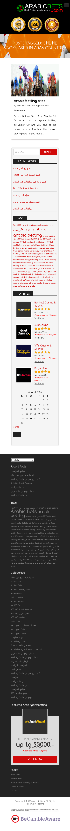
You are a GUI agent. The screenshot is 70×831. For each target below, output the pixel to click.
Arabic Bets (33, 230)
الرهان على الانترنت (48, 274)
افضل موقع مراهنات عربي (26, 201)
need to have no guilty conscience (32, 262)
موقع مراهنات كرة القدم (22, 286)
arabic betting (27, 235)
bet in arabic (24, 245)
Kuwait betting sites (21, 645)
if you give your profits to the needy (39, 536)
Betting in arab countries (23, 625)
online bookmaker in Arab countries (26, 546)
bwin (15, 251)
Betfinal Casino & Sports (35, 738)
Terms (14, 790)
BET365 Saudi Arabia (25, 188)
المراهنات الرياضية (34, 274)
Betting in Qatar (20, 248)
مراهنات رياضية (21, 195)
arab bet (45, 225)
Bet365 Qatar (37, 239)
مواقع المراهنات (21, 168)
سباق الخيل (27, 277)
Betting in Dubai (47, 245)
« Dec (16, 426)
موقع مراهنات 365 (31, 563)
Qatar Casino (17, 786)
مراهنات (49, 280)
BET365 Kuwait (24, 239)
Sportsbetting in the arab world (40, 268)
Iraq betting (24, 259)
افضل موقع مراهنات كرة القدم (24, 271)
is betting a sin (36, 259)
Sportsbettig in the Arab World (26, 649)
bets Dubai (35, 245)
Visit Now (35, 759)
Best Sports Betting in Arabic (25, 782)
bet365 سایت (41, 242)
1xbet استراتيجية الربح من (26, 174)
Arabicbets (16, 593)
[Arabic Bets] (39, 12)
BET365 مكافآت (28, 523)
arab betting (52, 508)
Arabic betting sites (29, 101)
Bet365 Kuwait (18, 601)
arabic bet (16, 581)
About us (15, 774)
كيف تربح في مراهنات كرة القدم (29, 181)
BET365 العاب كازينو (27, 242)
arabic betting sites (34, 516)
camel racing (23, 251)
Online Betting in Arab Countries (43, 543)
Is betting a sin (18, 641)
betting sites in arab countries (41, 248)
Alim (19, 105)
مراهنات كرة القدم (22, 208)
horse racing (33, 254)
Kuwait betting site (39, 540)
